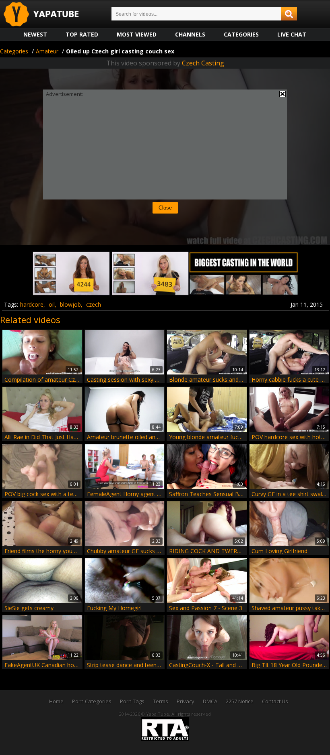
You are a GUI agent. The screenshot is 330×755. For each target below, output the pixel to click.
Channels (190, 34)
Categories (241, 34)
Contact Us (275, 701)
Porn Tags (132, 701)
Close (165, 208)
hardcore (31, 304)
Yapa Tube (47, 14)
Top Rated (82, 34)
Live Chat (291, 34)
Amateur (47, 51)
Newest (35, 34)
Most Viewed (137, 34)
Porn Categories (91, 701)
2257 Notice (240, 701)
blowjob (70, 304)
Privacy (185, 701)
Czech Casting (203, 63)
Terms (160, 701)
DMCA (210, 701)
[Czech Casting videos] (165, 294)
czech (93, 304)
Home (56, 701)
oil (52, 304)
